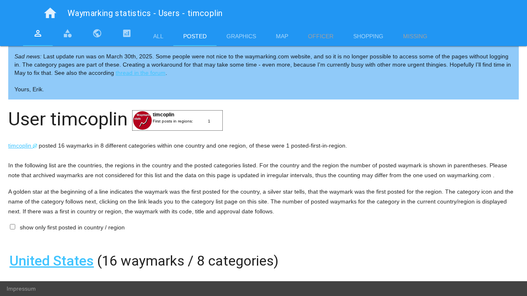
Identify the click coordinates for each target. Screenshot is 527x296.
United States (51, 260)
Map (282, 36)
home (50, 13)
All (158, 36)
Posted (195, 36)
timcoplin (20, 145)
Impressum (21, 288)
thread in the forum (141, 72)
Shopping (368, 36)
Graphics (241, 36)
